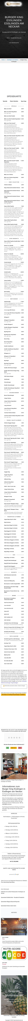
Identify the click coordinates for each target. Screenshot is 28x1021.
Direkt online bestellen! (14, 38)
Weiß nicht (13, 747)
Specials (5, 101)
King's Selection (14, 101)
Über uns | (18, 1015)
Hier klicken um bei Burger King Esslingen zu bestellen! (13, 694)
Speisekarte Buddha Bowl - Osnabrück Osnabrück (12, 897)
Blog (3, 938)
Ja (7, 747)
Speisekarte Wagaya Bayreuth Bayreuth (10, 901)
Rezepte (4, 964)
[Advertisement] (14, 80)
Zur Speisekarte (14, 42)
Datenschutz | (7, 1015)
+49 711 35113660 (14, 861)
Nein (20, 747)
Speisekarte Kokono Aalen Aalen (8, 905)
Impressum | (13, 1015)
